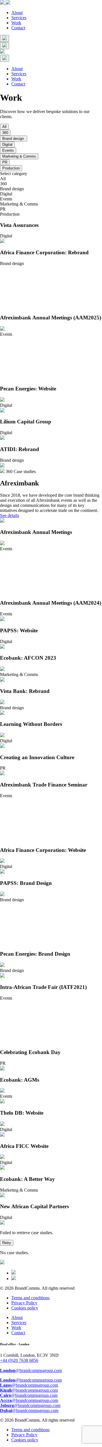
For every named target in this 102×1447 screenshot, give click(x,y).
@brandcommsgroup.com (31, 1370)
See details (9, 515)
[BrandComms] (5, 3)
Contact (18, 27)
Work (16, 22)
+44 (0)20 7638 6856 (19, 1360)
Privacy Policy (24, 1302)
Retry (6, 1243)
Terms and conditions (30, 1297)
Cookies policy (24, 1307)
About (17, 12)
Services (18, 17)
